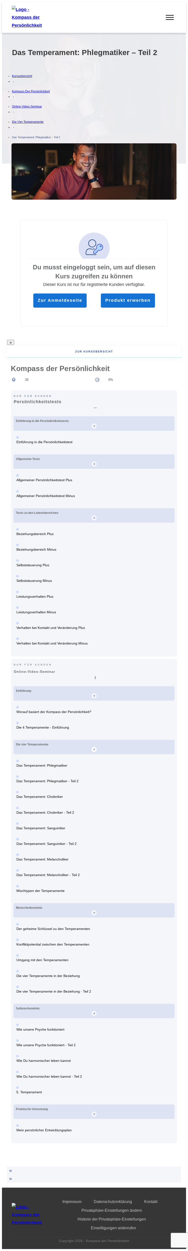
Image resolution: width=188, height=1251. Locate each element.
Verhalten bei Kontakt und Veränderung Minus (52, 643)
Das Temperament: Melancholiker (42, 859)
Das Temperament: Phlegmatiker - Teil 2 (47, 781)
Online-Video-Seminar (34, 672)
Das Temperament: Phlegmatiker (41, 765)
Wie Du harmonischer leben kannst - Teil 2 (49, 1076)
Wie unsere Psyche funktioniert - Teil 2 (46, 1045)
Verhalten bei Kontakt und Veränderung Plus (50, 628)
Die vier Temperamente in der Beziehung (48, 976)
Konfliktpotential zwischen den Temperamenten (52, 944)
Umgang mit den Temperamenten (42, 960)
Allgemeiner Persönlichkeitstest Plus (44, 480)
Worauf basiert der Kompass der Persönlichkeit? (53, 712)
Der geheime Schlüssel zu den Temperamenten (53, 929)
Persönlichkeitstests (37, 401)
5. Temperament (29, 1092)
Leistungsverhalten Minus (36, 612)
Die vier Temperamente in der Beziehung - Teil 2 (53, 991)
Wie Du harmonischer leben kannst (43, 1061)
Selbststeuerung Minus (34, 581)
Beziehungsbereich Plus (35, 534)
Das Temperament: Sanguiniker (40, 828)
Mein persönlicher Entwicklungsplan (44, 1130)
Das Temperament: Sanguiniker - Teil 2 (46, 844)
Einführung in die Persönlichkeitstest (44, 442)
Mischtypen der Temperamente (40, 891)
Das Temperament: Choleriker (39, 797)
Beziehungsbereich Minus (36, 549)
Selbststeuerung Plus (32, 565)
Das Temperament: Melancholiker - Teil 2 (48, 875)
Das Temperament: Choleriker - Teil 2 (45, 812)
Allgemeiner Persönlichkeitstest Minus (45, 496)
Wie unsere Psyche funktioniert (40, 1029)
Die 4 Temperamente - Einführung (42, 727)
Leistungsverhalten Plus (34, 596)
